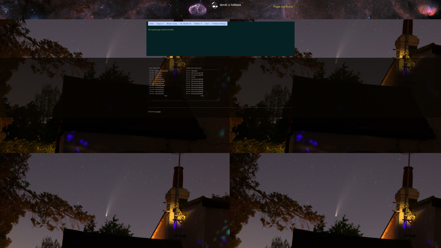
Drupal (158, 112)
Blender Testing (172, 24)
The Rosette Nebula (160, 81)
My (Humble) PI (185, 24)
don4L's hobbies (230, 5)
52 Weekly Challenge (219, 24)
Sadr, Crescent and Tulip (197, 72)
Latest (207, 24)
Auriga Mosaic (158, 72)
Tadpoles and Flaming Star (161, 70)
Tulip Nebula (194, 70)
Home (152, 24)
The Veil (193, 77)
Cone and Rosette (159, 79)
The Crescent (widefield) (197, 75)
